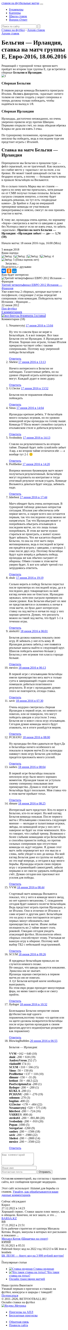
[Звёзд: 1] (8, 256)
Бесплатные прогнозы (23, 1315)
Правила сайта (18, 1325)
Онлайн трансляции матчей (27, 1279)
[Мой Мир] (14, 271)
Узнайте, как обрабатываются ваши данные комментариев (30, 1193)
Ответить (15, 358)
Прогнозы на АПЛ (21, 1312)
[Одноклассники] (9, 271)
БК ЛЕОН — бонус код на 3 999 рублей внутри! (33, 1255)
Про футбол (9, 308)
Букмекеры (16, 9)
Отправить (45, 1171)
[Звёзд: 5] (8, 259)
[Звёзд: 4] (47, 256)
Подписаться (10, 1295)
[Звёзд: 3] (34, 256)
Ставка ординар (43, 1268)
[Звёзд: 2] (21, 256)
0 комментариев (12, 312)
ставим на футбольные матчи (20, 3)
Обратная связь (19, 1321)
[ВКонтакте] (4, 271)
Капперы (15, 12)
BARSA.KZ (9, 1218)
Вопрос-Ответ (18, 19)
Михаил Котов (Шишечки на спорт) (25, 1238)
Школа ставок (18, 16)
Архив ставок (10, 33)
